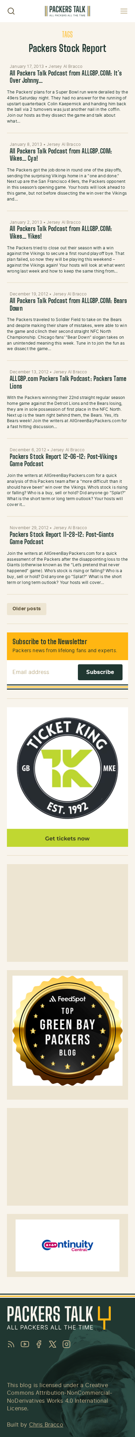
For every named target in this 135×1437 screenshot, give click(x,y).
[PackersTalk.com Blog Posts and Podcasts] (67, 11)
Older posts (26, 608)
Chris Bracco (46, 1425)
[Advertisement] (67, 913)
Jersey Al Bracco (65, 66)
